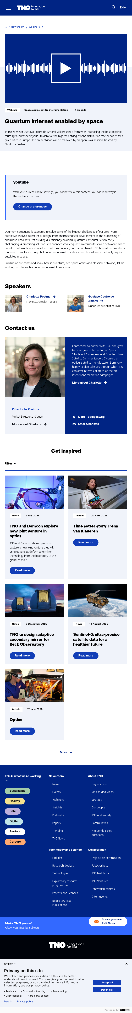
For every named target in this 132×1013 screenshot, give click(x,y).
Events (56, 792)
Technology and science (65, 850)
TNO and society (102, 815)
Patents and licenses (65, 893)
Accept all (107, 982)
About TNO (95, 776)
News (55, 784)
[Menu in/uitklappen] (8, 7)
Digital (14, 821)
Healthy (15, 801)
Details (8, 1001)
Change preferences (32, 206)
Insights (57, 807)
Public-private (100, 865)
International (100, 896)
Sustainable (17, 791)
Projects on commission (106, 857)
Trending (57, 830)
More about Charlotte (26, 424)
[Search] (113, 7)
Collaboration (97, 850)
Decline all (107, 989)
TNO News (58, 838)
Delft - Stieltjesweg (91, 417)
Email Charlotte (88, 424)
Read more (22, 571)
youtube (21, 182)
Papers (56, 823)
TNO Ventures (100, 881)
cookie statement (29, 196)
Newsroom (56, 776)
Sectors (15, 831)
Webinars (58, 799)
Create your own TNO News (112, 921)
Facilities (57, 857)
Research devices (63, 865)
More (63, 752)
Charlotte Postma (38, 296)
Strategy (97, 799)
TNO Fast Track (100, 873)
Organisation (99, 784)
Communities (100, 823)
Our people (98, 807)
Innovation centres (103, 889)
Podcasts (58, 815)
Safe (13, 811)
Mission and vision (103, 792)
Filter (8, 463)
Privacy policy (25, 1001)
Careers (15, 842)
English (8, 963)
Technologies (60, 873)
